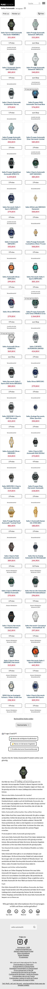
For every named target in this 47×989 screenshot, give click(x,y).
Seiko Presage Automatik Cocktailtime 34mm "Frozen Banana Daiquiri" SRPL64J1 (36, 243)
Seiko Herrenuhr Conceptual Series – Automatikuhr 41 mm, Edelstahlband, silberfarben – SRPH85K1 (35, 627)
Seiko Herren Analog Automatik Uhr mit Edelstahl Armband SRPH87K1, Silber (35, 557)
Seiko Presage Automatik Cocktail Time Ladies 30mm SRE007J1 (11, 138)
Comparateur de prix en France (23, 976)
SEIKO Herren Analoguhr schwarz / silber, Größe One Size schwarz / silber (11, 696)
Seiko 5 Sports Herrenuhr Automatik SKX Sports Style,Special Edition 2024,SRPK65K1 (35, 696)
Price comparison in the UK (23, 970)
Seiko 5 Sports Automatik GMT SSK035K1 (35, 173)
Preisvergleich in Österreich (23, 964)
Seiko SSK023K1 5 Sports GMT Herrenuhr (11, 417)
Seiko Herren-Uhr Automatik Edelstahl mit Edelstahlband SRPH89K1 (35, 592)
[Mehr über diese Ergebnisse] (25, 8)
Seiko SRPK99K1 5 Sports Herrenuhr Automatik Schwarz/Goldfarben (11, 487)
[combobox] (21, 927)
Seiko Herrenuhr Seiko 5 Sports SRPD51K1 (11, 208)
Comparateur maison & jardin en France (23, 978)
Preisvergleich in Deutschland (23, 966)
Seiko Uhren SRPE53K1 (35, 381)
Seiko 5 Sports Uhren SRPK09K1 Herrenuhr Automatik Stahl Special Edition (11, 662)
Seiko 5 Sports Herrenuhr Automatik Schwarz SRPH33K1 (11, 627)
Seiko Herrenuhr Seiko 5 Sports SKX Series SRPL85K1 (11, 382)
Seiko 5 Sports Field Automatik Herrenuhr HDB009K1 (11, 557)
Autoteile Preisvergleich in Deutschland (23, 968)
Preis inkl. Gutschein (32, 89)
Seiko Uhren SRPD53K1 (11, 312)
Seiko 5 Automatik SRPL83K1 (11, 243)
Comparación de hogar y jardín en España (23, 974)
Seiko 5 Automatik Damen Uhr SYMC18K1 (35, 522)
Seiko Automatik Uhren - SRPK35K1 (11, 278)
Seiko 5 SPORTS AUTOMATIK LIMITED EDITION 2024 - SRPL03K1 (35, 348)
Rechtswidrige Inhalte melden (23, 719)
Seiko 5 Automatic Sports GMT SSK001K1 (11, 68)
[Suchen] (34, 927)
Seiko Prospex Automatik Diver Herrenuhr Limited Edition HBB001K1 (35, 138)
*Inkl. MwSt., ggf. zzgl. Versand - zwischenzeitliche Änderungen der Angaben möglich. (23, 984)
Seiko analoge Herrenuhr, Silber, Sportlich (35, 417)
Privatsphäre (23, 957)
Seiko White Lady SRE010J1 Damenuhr (36, 208)
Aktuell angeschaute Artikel (23, 951)
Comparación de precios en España (23, 972)
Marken (14, 14)
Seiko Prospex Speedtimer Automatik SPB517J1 (11, 173)
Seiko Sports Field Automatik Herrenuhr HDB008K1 (11, 34)
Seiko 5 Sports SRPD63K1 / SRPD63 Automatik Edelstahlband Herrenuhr (11, 592)
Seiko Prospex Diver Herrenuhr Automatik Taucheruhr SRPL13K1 (35, 487)
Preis (5, 14)
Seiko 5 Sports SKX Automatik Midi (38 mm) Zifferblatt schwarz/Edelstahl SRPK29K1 (35, 452)
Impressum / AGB (23, 947)
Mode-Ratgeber (23, 955)
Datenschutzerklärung (23, 949)
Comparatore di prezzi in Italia (23, 980)
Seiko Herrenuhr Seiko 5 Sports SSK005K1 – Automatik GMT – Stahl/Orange (35, 662)
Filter (42, 14)
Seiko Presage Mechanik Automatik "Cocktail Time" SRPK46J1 (11, 522)
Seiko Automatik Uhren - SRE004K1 (11, 452)
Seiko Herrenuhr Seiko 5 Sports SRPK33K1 (35, 278)
